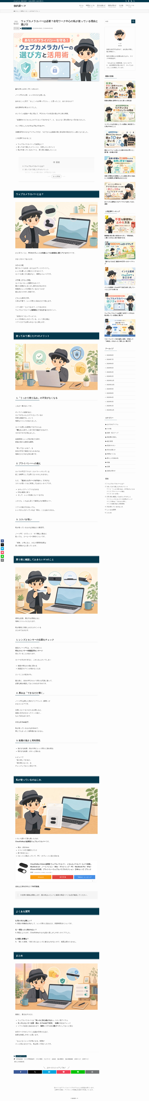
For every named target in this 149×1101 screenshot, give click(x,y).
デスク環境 (39, 1059)
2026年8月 (110, 355)
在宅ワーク (85, 1059)
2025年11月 (110, 380)
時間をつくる (111, 454)
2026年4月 (110, 372)
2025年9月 (110, 389)
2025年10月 (110, 384)
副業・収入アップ (112, 433)
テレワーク (47, 1059)
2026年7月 (110, 359)
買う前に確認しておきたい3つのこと (119, 496)
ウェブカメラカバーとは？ (34, 166)
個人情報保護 (69, 1059)
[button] (21, 1072)
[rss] (131, 1)
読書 (108, 466)
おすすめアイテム (26, 28)
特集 (108, 462)
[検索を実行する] (133, 21)
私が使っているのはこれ (115, 506)
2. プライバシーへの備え (117, 491)
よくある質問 (111, 510)
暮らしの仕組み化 (19, 1061)
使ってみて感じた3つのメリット (37, 169)
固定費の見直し (112, 437)
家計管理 (110, 441)
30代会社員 (19, 1059)
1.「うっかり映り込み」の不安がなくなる (42, 172)
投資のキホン (111, 445)
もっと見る (56, 176)
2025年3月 (110, 401)
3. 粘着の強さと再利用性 (117, 504)
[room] (128, 1)
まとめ (109, 512)
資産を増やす (111, 471)
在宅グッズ (77, 1059)
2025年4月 (110, 397)
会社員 (54, 1059)
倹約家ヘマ (20, 6)
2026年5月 (110, 368)
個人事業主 (60, 1059)
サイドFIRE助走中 (29, 1059)
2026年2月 (110, 376)
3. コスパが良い (114, 494)
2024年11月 (110, 410)
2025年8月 (110, 393)
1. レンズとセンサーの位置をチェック (121, 499)
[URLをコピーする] (92, 1072)
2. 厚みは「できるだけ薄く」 (118, 501)
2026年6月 (110, 363)
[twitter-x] (126, 1)
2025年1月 (110, 406)
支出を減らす (111, 450)
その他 (109, 428)
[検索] (134, 1)
